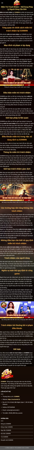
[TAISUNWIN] (17, 3)
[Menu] (2, 3)
